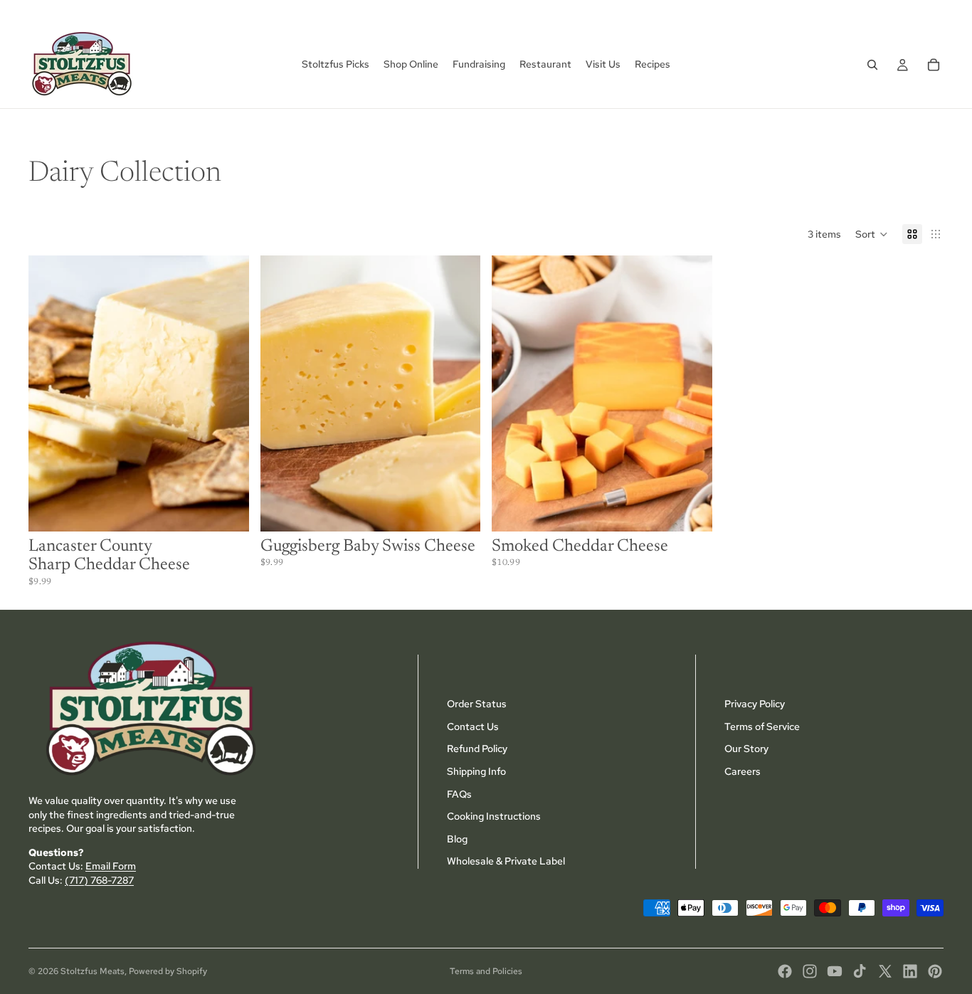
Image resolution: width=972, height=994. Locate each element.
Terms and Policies (486, 971)
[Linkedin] (910, 971)
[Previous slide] (49, 393)
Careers (742, 771)
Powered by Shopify (168, 971)
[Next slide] (227, 393)
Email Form (110, 866)
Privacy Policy (754, 703)
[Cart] (933, 64)
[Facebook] (784, 971)
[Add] (458, 509)
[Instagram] (809, 971)
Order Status (477, 703)
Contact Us (473, 726)
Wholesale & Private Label (506, 861)
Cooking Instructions (494, 816)
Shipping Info (476, 771)
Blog (457, 838)
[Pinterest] (935, 971)
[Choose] (227, 509)
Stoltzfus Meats (92, 971)
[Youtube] (834, 971)
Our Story (746, 748)
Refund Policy (477, 748)
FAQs (459, 793)
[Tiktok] (859, 971)
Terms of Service (762, 726)
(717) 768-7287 (99, 880)
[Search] (872, 64)
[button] (871, 234)
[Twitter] (885, 971)
